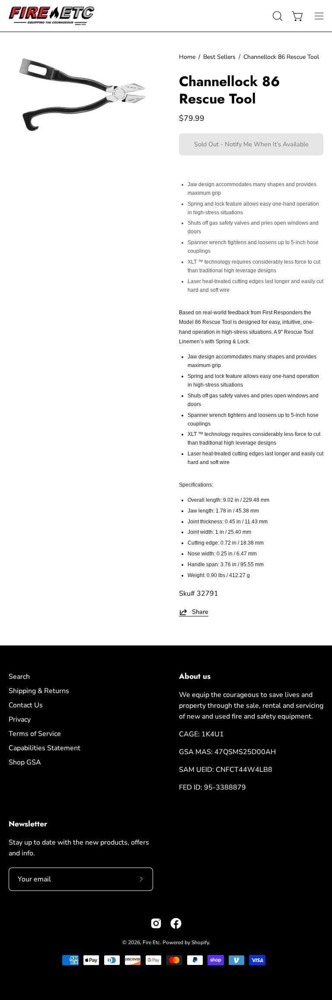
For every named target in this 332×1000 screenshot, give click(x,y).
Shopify (200, 942)
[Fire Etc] (52, 15)
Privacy (20, 719)
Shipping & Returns (39, 691)
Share (200, 612)
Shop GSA (25, 762)
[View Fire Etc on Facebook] (175, 923)
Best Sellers (219, 57)
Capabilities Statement (44, 748)
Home (187, 57)
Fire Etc (151, 942)
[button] (277, 16)
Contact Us (26, 705)
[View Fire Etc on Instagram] (156, 923)
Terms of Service (35, 734)
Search (19, 676)
